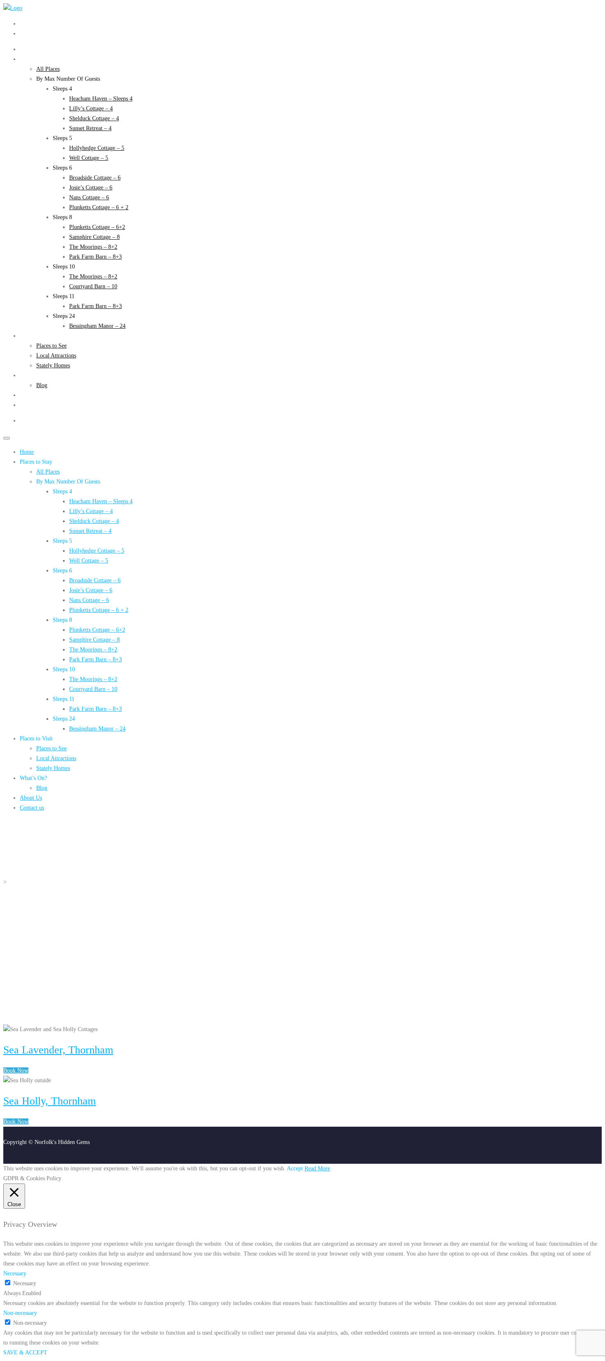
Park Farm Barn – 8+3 (95, 257)
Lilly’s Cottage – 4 (91, 108)
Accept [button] (295, 1168)
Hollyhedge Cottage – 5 (96, 148)
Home (27, 49)
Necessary (24, 1283)
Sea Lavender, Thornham (58, 1050)
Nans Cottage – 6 (89, 197)
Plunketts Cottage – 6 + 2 (98, 207)
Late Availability (39, 24)
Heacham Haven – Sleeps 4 (101, 99)
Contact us (32, 405)
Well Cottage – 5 (88, 158)
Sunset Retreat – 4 (90, 128)
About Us (31, 395)
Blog (41, 385)
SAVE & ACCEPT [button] (25, 1352)
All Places (48, 69)
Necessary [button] (14, 1273)
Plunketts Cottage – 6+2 (97, 227)
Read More (317, 1168)
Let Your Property (41, 33)
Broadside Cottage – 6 (95, 178)
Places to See (51, 346)
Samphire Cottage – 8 (94, 237)
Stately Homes (53, 365)
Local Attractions (56, 356)
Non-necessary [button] (20, 1313)
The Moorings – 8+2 (93, 247)
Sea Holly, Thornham (49, 1101)
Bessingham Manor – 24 (97, 326)
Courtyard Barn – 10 (93, 286)
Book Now (15, 1070)
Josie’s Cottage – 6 (90, 187)
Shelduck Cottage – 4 (94, 118)
